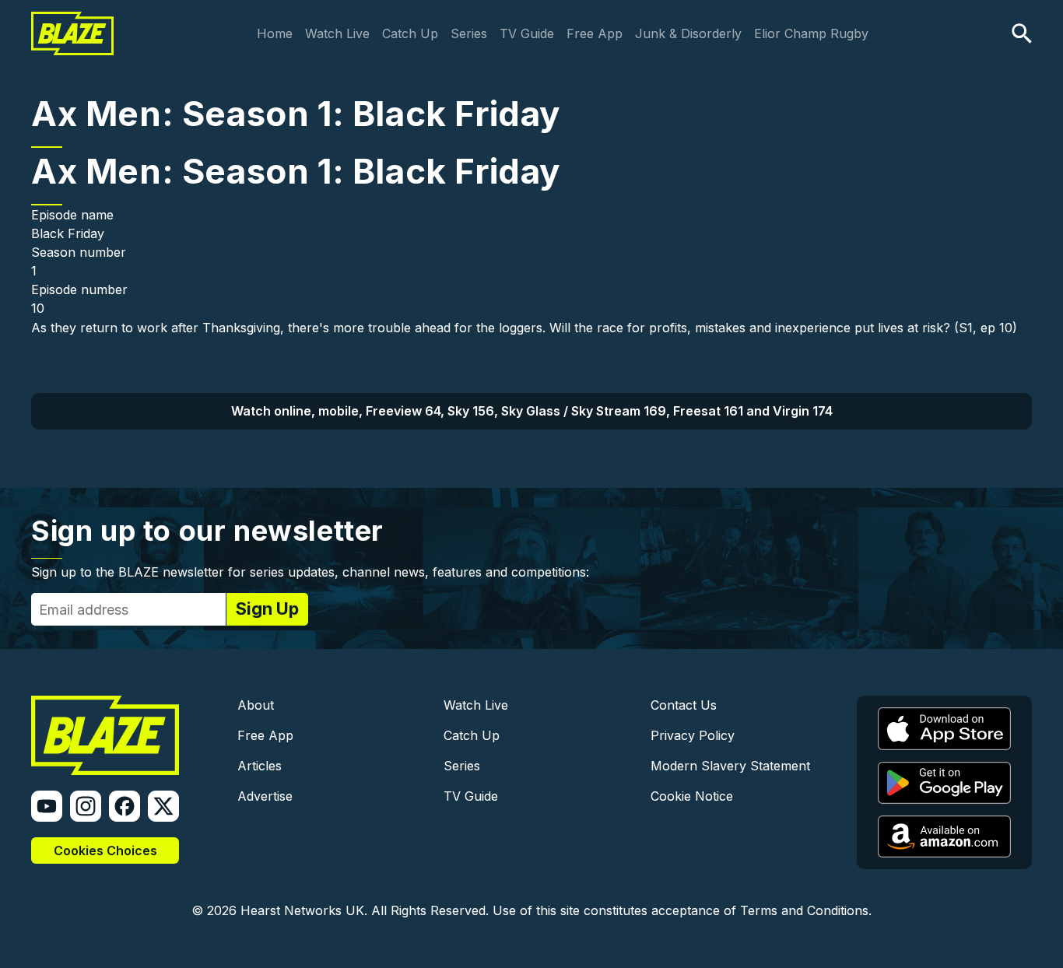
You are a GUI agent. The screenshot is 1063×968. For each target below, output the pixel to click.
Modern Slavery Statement (730, 765)
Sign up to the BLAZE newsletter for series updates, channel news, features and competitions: (310, 572)
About (255, 705)
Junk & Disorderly (688, 33)
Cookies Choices (105, 850)
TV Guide (527, 33)
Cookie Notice (692, 796)
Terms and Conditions (804, 910)
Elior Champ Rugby (811, 33)
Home (275, 33)
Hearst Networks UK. (303, 910)
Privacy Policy (693, 735)
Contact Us (684, 705)
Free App (595, 33)
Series (469, 33)
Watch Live (337, 33)
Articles (259, 765)
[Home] (72, 22)
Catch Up (410, 33)
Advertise (265, 796)
